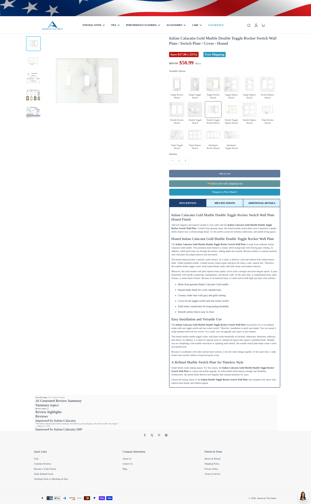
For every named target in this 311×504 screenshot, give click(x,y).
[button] (224, 173)
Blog (125, 469)
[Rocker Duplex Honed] (267, 84)
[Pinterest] (159, 435)
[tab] (187, 203)
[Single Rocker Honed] (177, 84)
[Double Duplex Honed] (249, 109)
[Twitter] (152, 435)
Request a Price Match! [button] (224, 192)
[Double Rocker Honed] (177, 109)
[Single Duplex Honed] (249, 84)
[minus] (172, 160)
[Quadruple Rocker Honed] (213, 135)
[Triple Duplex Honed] (195, 135)
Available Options (177, 71)
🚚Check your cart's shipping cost (224, 183)
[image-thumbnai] (33, 44)
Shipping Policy (212, 464)
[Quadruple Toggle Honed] (231, 135)
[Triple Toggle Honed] (177, 135)
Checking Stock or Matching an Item (51, 479)
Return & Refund (212, 459)
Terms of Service (212, 474)
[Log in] (255, 25)
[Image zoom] (87, 81)
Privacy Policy (211, 469)
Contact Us (128, 464)
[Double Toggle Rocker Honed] (213, 109)
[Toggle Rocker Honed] (213, 84)
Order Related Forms (43, 474)
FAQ (36, 459)
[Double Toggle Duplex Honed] (231, 109)
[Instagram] (166, 435)
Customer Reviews (42, 464)
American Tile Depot (266, 498)
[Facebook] (144, 435)
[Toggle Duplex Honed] (231, 84)
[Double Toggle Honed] (195, 109)
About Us (127, 459)
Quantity (173, 154)
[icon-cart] (263, 25)
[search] (248, 25)
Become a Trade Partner (45, 469)
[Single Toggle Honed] (195, 84)
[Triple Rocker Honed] (267, 109)
